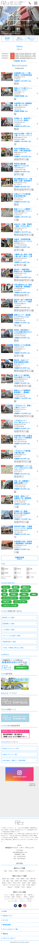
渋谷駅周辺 (32, 881)
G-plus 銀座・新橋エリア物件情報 (13, 760)
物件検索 (7, 39)
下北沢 (23, 887)
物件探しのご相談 (8, 617)
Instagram (24, 905)
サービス (5, 920)
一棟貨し (24, 594)
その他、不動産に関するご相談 (13, 648)
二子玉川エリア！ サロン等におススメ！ (22, 422)
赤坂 (12, 881)
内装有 (34, 594)
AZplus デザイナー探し (10, 754)
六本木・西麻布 (20, 878)
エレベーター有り (20, 601)
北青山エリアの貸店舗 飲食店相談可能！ (22, 195)
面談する (19, 39)
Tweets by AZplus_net (32, 784)
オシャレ (5, 587)
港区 (5, 871)
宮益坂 (34, 883)
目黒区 (16, 871)
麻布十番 (33, 878)
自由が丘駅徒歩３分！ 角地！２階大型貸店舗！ (23, 150)
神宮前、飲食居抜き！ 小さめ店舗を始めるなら (23, 331)
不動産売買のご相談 (9, 641)
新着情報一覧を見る (20, 61)
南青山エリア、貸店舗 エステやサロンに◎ (22, 316)
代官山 (9, 883)
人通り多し (14, 591)
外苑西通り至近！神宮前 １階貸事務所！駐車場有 (23, 542)
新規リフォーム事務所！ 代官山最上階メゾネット (23, 210)
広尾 (27, 878)
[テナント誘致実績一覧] (15, 689)
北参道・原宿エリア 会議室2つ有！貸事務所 (22, 497)
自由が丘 (10, 887)
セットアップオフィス (9, 598)
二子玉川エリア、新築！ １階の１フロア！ (23, 406)
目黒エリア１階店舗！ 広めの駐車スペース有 (22, 376)
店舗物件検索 (19, 558)
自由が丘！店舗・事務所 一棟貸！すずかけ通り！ (23, 225)
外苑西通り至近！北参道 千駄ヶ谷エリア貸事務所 (23, 437)
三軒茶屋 (16, 887)
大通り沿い (6, 601)
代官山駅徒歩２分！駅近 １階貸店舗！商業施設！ (23, 286)
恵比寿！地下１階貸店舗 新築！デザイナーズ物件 (23, 301)
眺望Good (26, 587)
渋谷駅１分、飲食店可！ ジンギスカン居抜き (23, 119)
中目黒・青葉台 (30, 885)
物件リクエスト (32, 39)
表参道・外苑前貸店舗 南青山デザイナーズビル (23, 240)
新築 (4, 594)
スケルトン (24, 598)
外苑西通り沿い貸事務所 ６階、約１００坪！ (23, 104)
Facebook (15, 905)
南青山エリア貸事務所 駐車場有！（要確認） (22, 391)
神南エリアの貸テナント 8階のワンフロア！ (23, 89)
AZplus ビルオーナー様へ (11, 748)
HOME (5, 911)
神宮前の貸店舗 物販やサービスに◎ (21, 165)
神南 (29, 883)
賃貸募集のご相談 (8, 623)
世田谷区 (22, 871)
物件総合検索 (7, 924)
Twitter (20, 905)
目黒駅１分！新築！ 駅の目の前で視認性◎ (22, 512)
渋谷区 (10, 871)
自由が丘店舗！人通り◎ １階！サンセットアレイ (23, 134)
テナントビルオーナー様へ (10, 929)
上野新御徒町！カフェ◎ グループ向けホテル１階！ (24, 467)
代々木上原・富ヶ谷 (14, 885)
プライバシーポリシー (9, 938)
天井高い (13, 594)
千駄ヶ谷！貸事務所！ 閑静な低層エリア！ (22, 482)
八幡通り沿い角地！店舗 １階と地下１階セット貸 (23, 255)
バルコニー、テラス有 (9, 605)
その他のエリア (30, 871)
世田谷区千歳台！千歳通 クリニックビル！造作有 (23, 527)
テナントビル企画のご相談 (11, 635)
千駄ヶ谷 (5, 885)
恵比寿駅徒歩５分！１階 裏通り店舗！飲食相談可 (23, 180)
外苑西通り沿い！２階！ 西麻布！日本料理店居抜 (23, 74)
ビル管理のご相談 (8, 629)
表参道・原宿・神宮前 (21, 881)
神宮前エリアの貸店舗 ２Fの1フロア (22, 346)
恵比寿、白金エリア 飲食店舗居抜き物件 (21, 361)
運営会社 (5, 933)
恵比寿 (4, 883)
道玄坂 (24, 883)
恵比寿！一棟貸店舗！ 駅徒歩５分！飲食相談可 (23, 270)
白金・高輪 (6, 881)
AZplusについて (7, 915)
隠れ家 (16, 587)
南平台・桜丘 (16, 883)
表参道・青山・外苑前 (8, 878)
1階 (4, 591)
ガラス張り (25, 591)
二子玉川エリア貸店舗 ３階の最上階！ (22, 452)
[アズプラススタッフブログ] (15, 705)
